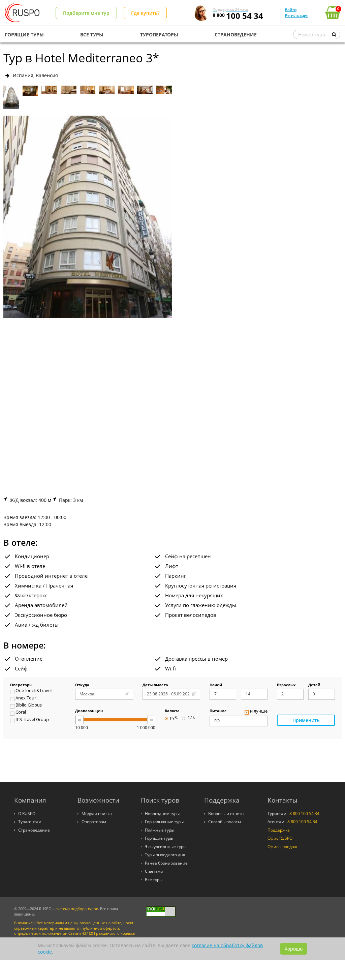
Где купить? (145, 13)
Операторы (21, 685)
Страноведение (34, 830)
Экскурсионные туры (165, 846)
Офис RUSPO (280, 838)
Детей (314, 685)
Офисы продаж (282, 846)
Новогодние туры (162, 813)
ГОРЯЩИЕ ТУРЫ (24, 34)
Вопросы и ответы (226, 813)
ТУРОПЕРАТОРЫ (159, 34)
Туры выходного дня (165, 855)
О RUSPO (26, 813)
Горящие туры (159, 838)
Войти (290, 9)
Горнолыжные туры (164, 821)
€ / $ (191, 718)
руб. (174, 718)
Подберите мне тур (86, 13)
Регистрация (296, 15)
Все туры (153, 879)
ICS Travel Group (32, 720)
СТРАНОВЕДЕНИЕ (236, 34)
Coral (20, 712)
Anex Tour (25, 698)
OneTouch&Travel (33, 691)
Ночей (216, 685)
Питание (218, 711)
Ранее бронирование (166, 863)
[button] (163, 216)
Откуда (82, 685)
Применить (305, 720)
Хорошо (294, 949)
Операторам (94, 821)
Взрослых (286, 685)
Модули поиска (97, 813)
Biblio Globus (28, 705)
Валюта (172, 711)
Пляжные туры (159, 830)
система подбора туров (77, 908)
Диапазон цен (89, 711)
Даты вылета (155, 685)
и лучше (259, 711)
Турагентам (29, 821)
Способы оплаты (224, 821)
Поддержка (279, 830)
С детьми (154, 871)
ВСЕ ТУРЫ (91, 34)
